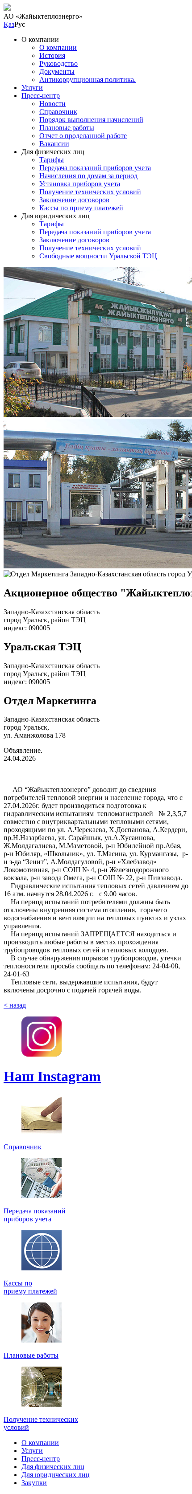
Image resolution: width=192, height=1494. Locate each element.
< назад (15, 1005)
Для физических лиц (52, 1466)
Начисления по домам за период (88, 176)
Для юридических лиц (55, 1474)
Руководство (58, 63)
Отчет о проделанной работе (83, 135)
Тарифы (51, 159)
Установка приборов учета (79, 184)
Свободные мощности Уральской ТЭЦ (98, 256)
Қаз (9, 24)
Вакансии (54, 143)
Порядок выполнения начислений (91, 119)
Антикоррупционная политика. (87, 79)
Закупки (34, 1482)
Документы (57, 71)
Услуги (32, 87)
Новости (52, 103)
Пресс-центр (40, 95)
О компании (58, 47)
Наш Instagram (52, 1076)
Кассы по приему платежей (81, 208)
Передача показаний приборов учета (95, 167)
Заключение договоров (74, 200)
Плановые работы (66, 127)
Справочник (58, 111)
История (52, 55)
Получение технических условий (90, 192)
